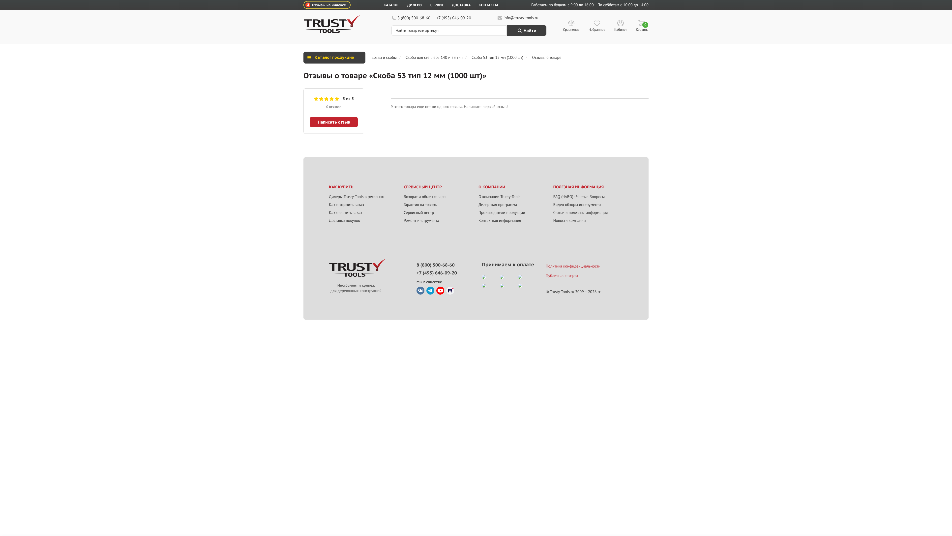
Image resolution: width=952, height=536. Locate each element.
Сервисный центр (419, 212)
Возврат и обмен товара (425, 196)
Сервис (437, 5)
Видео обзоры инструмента (577, 204)
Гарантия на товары (421, 204)
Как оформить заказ (346, 204)
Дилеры (414, 5)
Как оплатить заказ (345, 212)
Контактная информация (499, 220)
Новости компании (569, 220)
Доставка (461, 5)
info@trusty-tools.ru (521, 17)
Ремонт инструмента (421, 220)
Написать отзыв (334, 122)
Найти (530, 30)
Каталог (391, 5)
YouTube (440, 291)
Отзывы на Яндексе (329, 5)
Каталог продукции (334, 57)
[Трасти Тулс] (331, 31)
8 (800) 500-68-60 (413, 18)
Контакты (488, 5)
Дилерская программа (497, 204)
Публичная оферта (562, 275)
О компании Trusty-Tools (499, 196)
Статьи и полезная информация (580, 212)
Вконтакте (420, 291)
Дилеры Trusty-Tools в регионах (356, 196)
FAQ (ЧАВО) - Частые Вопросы (579, 196)
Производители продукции (501, 212)
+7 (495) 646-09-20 (453, 18)
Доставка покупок (344, 220)
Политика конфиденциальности (573, 266)
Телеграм (430, 291)
